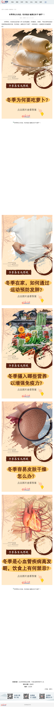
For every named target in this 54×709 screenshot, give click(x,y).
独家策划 (11, 9)
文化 (31, 2)
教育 (41, 2)
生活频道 (6, 9)
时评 (22, 2)
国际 (17, 2)
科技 (36, 2)
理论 (27, 2)
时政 (12, 2)
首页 (3, 9)
